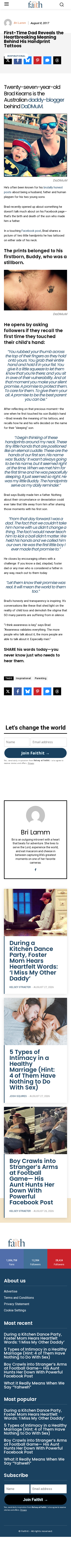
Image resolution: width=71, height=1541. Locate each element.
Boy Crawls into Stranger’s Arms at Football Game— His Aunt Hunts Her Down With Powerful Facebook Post (33, 1182)
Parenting (41, 678)
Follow (35, 1250)
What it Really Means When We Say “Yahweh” (34, 1385)
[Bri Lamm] (8, 23)
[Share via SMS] (47, 691)
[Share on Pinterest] (37, 691)
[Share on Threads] (57, 691)
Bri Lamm (20, 22)
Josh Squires (18, 1096)
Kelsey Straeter (20, 987)
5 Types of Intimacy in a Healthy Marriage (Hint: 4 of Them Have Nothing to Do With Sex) (32, 1070)
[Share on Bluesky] (28, 691)
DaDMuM (31, 106)
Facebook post (31, 231)
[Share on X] (8, 691)
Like (11, 1250)
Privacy (31, 763)
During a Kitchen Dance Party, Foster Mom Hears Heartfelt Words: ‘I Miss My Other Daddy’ (33, 961)
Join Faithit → (35, 753)
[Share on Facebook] (18, 691)
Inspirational (16, 56)
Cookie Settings (15, 1310)
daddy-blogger (46, 99)
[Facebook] (35, 869)
